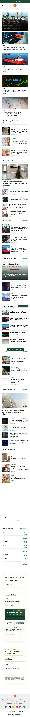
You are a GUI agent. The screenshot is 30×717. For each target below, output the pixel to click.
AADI (12, 225)
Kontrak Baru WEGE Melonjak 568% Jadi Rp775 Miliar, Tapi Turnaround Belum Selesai (14, 91)
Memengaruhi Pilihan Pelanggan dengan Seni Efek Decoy (18, 478)
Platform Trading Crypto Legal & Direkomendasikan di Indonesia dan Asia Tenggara (19, 370)
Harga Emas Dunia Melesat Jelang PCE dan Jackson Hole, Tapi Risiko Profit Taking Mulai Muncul (19, 141)
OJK (11, 356)
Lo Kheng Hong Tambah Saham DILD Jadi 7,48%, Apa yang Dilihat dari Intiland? (13, 412)
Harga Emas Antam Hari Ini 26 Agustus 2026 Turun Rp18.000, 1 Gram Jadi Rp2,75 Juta (19, 131)
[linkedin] (24, 707)
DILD (3, 408)
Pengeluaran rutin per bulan (11, 581)
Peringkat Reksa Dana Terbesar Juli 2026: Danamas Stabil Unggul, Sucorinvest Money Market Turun (17, 206)
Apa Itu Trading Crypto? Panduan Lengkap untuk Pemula (17, 381)
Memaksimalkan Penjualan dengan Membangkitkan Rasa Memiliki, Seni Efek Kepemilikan (19, 468)
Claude (12, 284)
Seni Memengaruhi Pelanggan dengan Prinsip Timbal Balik (19, 457)
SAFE (6, 541)
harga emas (13, 127)
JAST (6, 545)
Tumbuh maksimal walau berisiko (14, 672)
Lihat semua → (25, 121)
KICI (6, 563)
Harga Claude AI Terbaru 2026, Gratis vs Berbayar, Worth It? (19, 286)
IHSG (12, 235)
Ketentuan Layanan (11, 711)
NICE (6, 537)
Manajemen (13, 464)
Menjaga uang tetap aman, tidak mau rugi (15, 663)
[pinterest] (19, 1)
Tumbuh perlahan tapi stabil (12, 668)
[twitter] (14, 1)
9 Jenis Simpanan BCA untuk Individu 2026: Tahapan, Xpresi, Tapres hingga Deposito (18, 427)
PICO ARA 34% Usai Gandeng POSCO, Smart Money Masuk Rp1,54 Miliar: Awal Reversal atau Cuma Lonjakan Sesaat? (18, 420)
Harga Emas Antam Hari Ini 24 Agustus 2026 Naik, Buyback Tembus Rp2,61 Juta (19, 152)
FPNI (6, 550)
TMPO (6, 532)
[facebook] (11, 1)
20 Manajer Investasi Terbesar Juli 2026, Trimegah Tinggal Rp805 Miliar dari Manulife (18, 213)
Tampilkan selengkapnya (22, 306)
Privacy (26, 711)
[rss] (13, 707)
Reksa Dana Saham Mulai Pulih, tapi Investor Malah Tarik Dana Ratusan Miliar (18, 198)
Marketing (13, 455)
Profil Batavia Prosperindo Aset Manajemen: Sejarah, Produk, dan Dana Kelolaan (18, 191)
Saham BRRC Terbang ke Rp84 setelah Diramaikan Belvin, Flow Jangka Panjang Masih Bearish (18, 442)
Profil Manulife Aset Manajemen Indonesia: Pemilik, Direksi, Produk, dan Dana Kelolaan (14, 183)
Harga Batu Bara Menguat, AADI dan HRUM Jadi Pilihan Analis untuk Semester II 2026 (14, 19)
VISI (6, 558)
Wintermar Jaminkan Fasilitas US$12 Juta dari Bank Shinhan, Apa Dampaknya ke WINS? (15, 69)
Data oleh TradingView (15, 520)
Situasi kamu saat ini (9, 588)
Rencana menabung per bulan (12, 602)
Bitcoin (12, 377)
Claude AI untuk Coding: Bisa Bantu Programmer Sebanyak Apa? (19, 297)
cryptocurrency (14, 367)
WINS (12, 246)
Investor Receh (19, 714)
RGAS (6, 554)
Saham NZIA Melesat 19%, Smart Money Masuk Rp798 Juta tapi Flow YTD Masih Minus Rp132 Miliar (18, 435)
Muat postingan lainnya (15, 349)
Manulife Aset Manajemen (7, 179)
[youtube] (20, 707)
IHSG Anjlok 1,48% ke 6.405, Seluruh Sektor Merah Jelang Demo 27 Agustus (14, 48)
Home (4, 711)
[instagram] (17, 1)
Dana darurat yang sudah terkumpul (13, 595)
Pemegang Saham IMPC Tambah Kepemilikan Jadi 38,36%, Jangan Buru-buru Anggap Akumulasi (14, 113)
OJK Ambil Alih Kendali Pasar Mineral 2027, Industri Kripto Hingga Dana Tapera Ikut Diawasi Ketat (19, 360)
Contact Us (20, 711)
